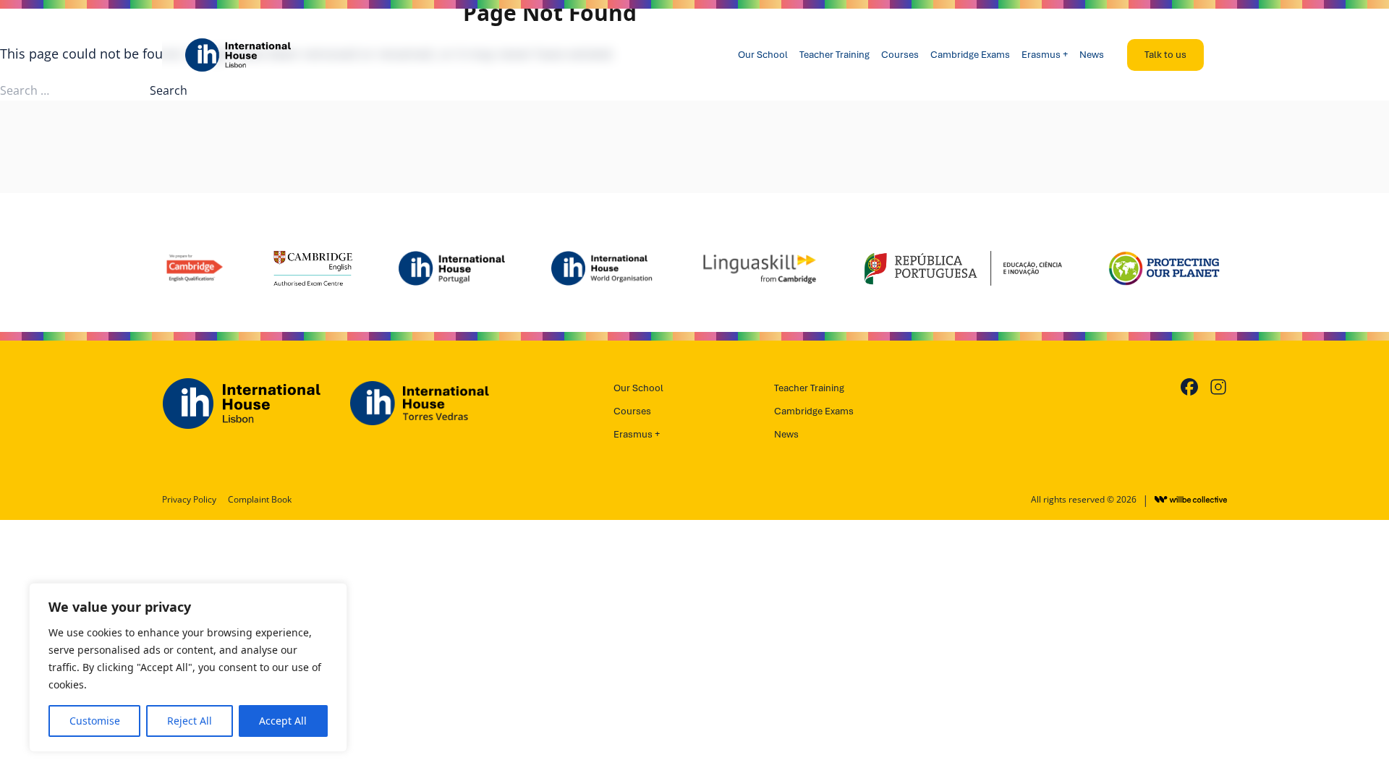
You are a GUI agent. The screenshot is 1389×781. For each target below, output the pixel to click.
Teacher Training (834, 54)
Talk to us (1165, 54)
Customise (94, 720)
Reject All (189, 720)
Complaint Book (260, 499)
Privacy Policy (189, 499)
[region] (188, 667)
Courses (900, 54)
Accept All (283, 720)
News (1091, 54)
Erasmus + (1044, 54)
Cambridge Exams (970, 54)
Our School (763, 54)
